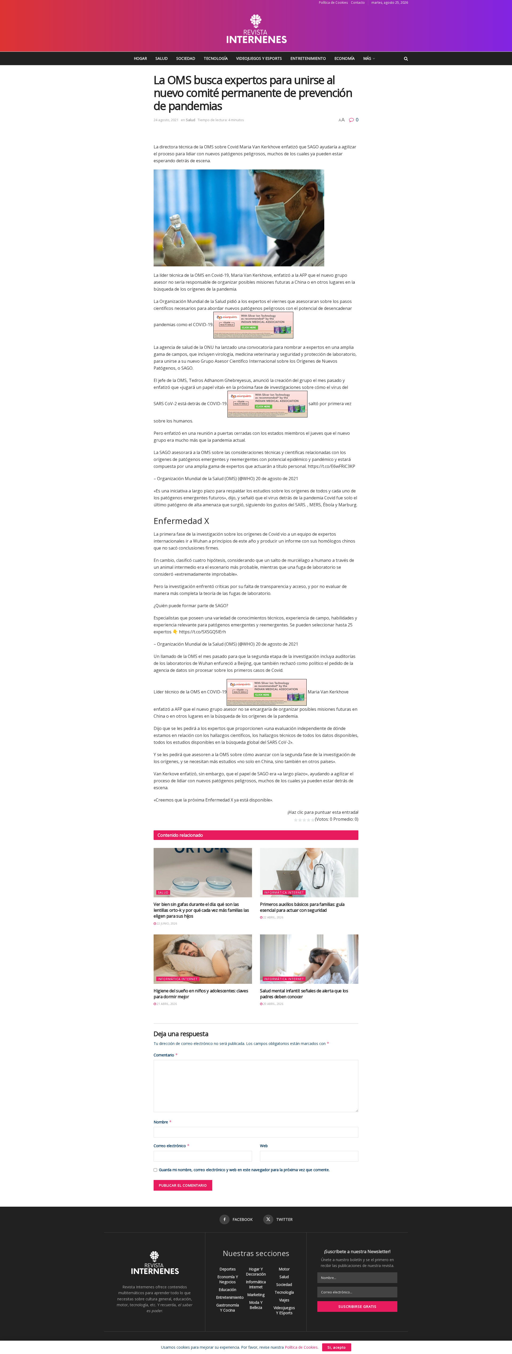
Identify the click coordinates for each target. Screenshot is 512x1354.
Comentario (166, 1054)
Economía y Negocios (227, 1279)
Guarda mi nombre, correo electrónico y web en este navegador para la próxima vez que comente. (244, 1169)
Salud (161, 58)
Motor (284, 1269)
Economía (344, 58)
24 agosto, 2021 (166, 119)
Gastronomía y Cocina (227, 1307)
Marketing (256, 1294)
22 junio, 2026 (166, 923)
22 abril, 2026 (272, 917)
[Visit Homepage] (256, 28)
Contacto (358, 2)
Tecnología (216, 58)
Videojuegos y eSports (259, 58)
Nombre (163, 1121)
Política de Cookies (333, 2)
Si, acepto (336, 1347)
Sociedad (185, 58)
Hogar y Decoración (256, 1271)
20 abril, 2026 (272, 1004)
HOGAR (140, 58)
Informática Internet (284, 892)
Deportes (227, 1269)
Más (367, 58)
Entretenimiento (308, 58)
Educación (227, 1289)
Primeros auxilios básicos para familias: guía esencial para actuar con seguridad (302, 907)
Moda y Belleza (255, 1305)
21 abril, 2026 (166, 1004)
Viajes (284, 1299)
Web (264, 1145)
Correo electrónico (172, 1145)
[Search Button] (406, 58)
